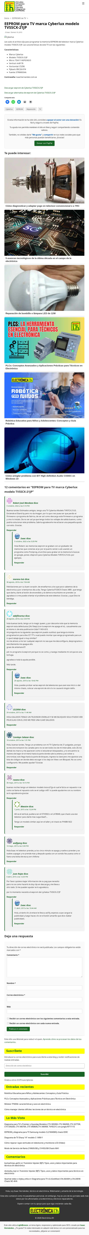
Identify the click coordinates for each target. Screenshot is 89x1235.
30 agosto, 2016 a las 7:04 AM (18, 582)
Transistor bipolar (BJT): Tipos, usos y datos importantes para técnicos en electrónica (40, 1164)
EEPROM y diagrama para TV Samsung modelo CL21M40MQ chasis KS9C (36, 1132)
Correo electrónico (16, 995)
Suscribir (45, 1074)
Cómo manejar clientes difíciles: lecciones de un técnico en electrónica (35, 1109)
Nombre (11, 983)
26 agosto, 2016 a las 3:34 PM (18, 619)
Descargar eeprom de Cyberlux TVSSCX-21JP (23, 88)
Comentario (13, 955)
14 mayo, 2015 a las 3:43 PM (18, 846)
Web (9, 1006)
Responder (11, 530)
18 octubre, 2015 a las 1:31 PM (18, 740)
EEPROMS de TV (19, 18)
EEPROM (19, 109)
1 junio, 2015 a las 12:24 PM (25, 809)
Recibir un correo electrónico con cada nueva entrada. (34, 1023)
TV (40, 109)
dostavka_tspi (10, 1171)
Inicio (6, 18)
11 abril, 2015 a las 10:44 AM (25, 908)
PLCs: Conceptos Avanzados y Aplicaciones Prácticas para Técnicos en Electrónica (39, 1098)
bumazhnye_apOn (12, 1163)
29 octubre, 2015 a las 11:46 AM (19, 712)
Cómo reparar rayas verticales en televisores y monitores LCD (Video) (34, 1143)
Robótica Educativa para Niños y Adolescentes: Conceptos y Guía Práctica (36, 1093)
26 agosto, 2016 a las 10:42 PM (26, 681)
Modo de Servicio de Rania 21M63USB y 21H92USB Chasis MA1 (31, 1148)
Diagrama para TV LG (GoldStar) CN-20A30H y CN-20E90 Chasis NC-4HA (42, 1180)
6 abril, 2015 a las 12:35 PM (17, 877)
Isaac (23, 538)
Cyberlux (9, 109)
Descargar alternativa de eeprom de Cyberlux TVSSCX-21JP (30, 92)
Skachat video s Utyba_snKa (16, 1179)
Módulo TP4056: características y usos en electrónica (27, 1104)
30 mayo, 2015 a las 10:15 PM (18, 783)
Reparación (31, 109)
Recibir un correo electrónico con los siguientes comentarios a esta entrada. (45, 1018)
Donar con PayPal (44, 143)
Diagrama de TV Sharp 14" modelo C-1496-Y (23, 1137)
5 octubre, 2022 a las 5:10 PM (18, 506)
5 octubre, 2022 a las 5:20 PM (25, 541)
